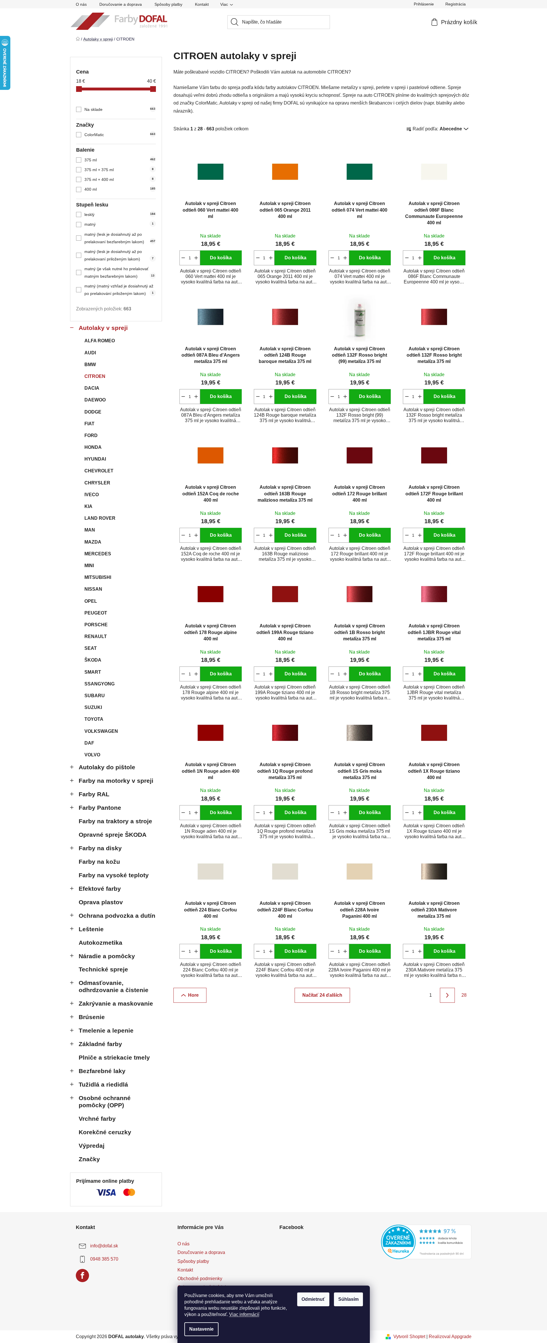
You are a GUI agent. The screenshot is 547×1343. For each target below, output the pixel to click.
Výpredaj (92, 1145)
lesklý (119, 214)
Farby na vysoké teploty (114, 875)
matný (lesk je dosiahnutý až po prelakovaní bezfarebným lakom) (119, 238)
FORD (91, 435)
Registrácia (455, 4)
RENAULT (95, 636)
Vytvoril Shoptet (409, 1336)
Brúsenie (92, 1017)
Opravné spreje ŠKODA (112, 834)
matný (119, 224)
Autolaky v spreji (103, 327)
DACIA (91, 388)
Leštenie (91, 929)
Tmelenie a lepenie (106, 1030)
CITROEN (94, 376)
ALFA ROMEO (99, 340)
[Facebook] (82, 1275)
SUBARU (94, 695)
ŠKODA (92, 660)
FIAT (89, 423)
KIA (88, 506)
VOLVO (92, 754)
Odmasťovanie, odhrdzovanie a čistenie (113, 986)
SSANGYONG (99, 683)
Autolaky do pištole (107, 767)
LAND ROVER (99, 518)
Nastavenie (201, 1329)
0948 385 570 (104, 1259)
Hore (193, 995)
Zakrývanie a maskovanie (116, 1003)
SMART (92, 672)
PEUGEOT (95, 612)
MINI (89, 565)
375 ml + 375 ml (119, 169)
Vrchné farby (97, 1118)
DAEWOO (95, 399)
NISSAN (93, 589)
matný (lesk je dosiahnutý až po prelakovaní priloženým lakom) (119, 255)
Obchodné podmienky (199, 1278)
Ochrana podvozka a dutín (117, 915)
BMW (90, 364)
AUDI (90, 352)
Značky (89, 1159)
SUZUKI (93, 707)
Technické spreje (103, 969)
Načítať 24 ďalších (322, 995)
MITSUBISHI (97, 577)
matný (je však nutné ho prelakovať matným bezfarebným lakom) (119, 272)
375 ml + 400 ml (119, 179)
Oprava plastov (101, 902)
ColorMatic (119, 134)
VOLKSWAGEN (101, 731)
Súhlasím (348, 1299)
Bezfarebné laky (102, 1071)
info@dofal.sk (104, 1246)
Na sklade (119, 109)
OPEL (90, 601)
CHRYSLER (97, 482)
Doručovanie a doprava (120, 4)
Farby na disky (100, 848)
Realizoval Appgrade (450, 1336)
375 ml (119, 160)
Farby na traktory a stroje (115, 821)
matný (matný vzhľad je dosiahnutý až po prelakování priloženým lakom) (119, 290)
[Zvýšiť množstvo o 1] (196, 258)
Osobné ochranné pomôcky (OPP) (105, 1101)
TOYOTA (93, 719)
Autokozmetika (100, 942)
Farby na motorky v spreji (116, 780)
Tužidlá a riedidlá (103, 1084)
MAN (89, 529)
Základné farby (100, 1044)
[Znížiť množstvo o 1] (183, 258)
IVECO (91, 494)
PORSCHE (96, 624)
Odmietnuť (313, 1299)
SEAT (90, 648)
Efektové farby (100, 888)
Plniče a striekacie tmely (114, 1057)
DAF (89, 743)
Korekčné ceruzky (105, 1132)
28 (464, 995)
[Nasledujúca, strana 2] (447, 995)
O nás (81, 4)
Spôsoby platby (168, 4)
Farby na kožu (99, 861)
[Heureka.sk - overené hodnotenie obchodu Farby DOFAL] (426, 1242)
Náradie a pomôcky (107, 956)
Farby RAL (94, 794)
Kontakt (202, 4)
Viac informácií (244, 1314)
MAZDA (92, 542)
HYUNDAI (95, 459)
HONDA (93, 447)
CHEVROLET (98, 470)
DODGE (92, 411)
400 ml (119, 189)
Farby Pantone (100, 807)
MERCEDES (97, 553)
